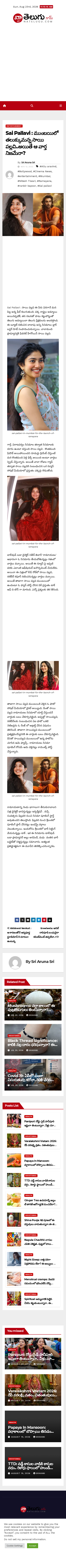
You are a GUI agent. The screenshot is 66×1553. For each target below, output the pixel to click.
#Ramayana (44, 180)
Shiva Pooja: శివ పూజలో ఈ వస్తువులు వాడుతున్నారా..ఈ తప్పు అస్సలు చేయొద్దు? (41, 1224)
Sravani (33, 1015)
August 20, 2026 (21, 1364)
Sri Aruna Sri (28, 162)
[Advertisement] (33, 62)
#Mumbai (44, 176)
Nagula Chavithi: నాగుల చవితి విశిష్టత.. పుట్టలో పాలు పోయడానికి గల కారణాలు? (38, 1243)
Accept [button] (32, 1546)
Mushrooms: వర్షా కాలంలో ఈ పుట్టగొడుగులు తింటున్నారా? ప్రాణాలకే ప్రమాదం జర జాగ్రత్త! (31, 1009)
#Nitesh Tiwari (27, 180)
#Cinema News (42, 171)
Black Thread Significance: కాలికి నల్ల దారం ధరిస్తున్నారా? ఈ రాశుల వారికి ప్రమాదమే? (33, 1044)
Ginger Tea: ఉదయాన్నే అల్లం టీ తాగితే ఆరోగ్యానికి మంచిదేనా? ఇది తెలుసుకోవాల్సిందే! (39, 1204)
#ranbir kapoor (27, 185)
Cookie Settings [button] (15, 1546)
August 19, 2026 (21, 1437)
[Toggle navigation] (61, 105)
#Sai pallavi (44, 185)
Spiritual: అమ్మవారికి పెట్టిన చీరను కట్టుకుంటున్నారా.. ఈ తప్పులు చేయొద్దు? (38, 1303)
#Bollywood (25, 171)
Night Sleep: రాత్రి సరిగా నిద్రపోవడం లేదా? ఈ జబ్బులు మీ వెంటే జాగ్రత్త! (40, 1263)
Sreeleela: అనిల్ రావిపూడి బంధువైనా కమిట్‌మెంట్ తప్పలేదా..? (46, 932)
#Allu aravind (48, 166)
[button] (32, 105)
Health (12, 1001)
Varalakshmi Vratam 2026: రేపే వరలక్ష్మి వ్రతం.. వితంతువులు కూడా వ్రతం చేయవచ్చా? (40, 1145)
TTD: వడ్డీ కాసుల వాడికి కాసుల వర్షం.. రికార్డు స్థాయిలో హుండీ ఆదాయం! (39, 1184)
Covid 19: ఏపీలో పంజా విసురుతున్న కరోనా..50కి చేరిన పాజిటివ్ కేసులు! (29, 1079)
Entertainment (14, 126)
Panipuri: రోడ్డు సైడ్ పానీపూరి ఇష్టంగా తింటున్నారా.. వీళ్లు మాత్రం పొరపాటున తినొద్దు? (40, 1125)
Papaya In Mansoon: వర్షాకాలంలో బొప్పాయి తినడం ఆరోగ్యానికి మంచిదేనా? (38, 1164)
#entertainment (27, 176)
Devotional (14, 1036)
